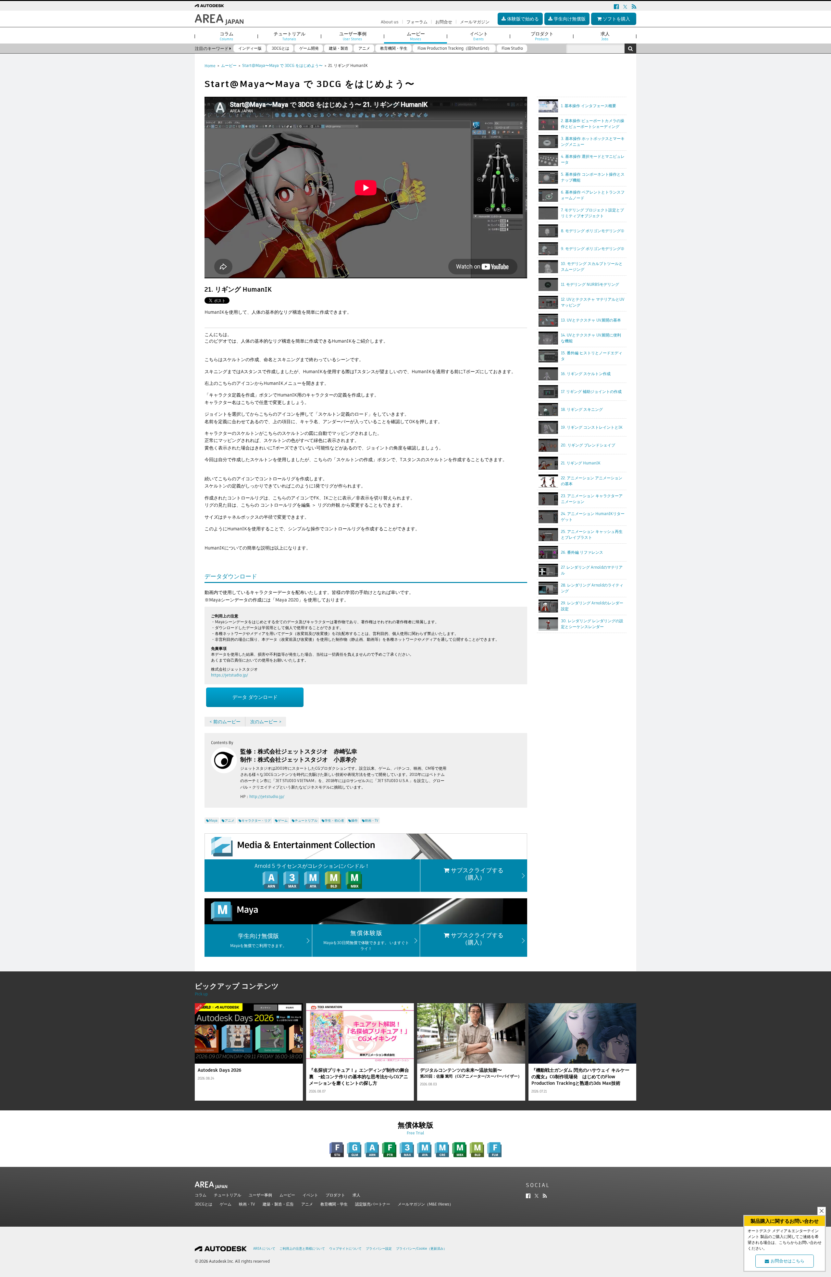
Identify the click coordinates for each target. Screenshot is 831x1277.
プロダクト (335, 1195)
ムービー (229, 65)
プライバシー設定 (379, 1248)
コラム (200, 1195)
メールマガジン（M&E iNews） (425, 1204)
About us (390, 22)
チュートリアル (227, 1195)
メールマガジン (475, 22)
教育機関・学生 (334, 1204)
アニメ (307, 1204)
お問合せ (443, 22)
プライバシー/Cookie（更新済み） (421, 1248)
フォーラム (417, 22)
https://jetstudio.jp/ (229, 675)
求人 (356, 1195)
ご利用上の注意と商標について (302, 1248)
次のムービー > (265, 721)
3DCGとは (203, 1204)
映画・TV (247, 1204)
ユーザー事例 (260, 1195)
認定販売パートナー (372, 1204)
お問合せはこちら (787, 1261)
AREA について (264, 1248)
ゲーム (225, 1204)
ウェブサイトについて (345, 1248)
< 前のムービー (225, 721)
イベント (310, 1195)
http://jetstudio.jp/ (266, 796)
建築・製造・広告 (278, 1204)
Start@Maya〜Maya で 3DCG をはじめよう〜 (282, 65)
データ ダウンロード (255, 697)
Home (210, 66)
